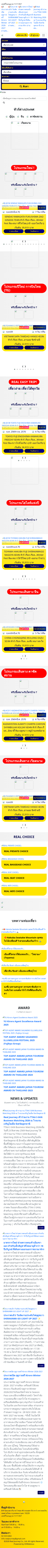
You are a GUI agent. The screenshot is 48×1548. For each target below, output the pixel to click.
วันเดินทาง (34, 231)
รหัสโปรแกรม (7, 58)
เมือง (4, 49)
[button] (4, 244)
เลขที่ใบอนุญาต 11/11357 (11, 1516)
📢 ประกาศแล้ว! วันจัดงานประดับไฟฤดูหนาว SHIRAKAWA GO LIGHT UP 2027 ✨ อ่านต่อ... (13, 16)
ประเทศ (5, 40)
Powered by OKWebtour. (24, 1544)
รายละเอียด (13, 231)
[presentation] (22, 366)
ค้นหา (25, 86)
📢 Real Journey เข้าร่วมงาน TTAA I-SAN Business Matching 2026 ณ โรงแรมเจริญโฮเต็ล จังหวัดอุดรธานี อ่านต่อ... (40, 17)
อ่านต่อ (41, 1228)
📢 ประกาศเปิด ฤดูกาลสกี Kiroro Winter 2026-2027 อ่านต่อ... (4, 18)
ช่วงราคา (5, 76)
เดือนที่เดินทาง (7, 68)
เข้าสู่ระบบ (34, 35)
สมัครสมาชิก (22, 35)
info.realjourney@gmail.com (13, 1538)
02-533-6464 (6, 1536)
